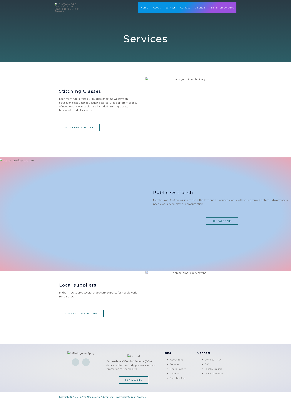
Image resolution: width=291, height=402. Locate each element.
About (157, 7)
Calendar (200, 7)
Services (170, 7)
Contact (185, 7)
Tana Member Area (222, 7)
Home (144, 7)
